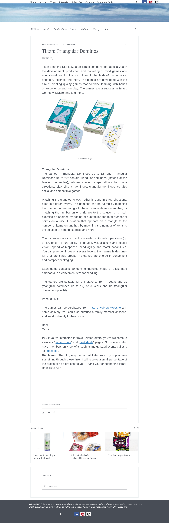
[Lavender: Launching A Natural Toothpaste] (47, 441)
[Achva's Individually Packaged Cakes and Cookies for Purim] (84, 441)
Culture (84, 29)
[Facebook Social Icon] (144, 2)
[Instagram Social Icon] (156, 2)
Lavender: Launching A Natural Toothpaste (44, 456)
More (106, 29)
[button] (63, 2)
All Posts (34, 29)
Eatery (96, 29)
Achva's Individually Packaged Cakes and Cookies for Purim (84, 456)
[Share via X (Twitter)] (43, 412)
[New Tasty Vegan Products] (121, 441)
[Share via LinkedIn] (49, 412)
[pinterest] (136, 2)
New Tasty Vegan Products (120, 455)
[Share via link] (54, 412)
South (46, 29)
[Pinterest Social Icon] (150, 2)
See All (136, 428)
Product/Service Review (65, 29)
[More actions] (125, 44)
